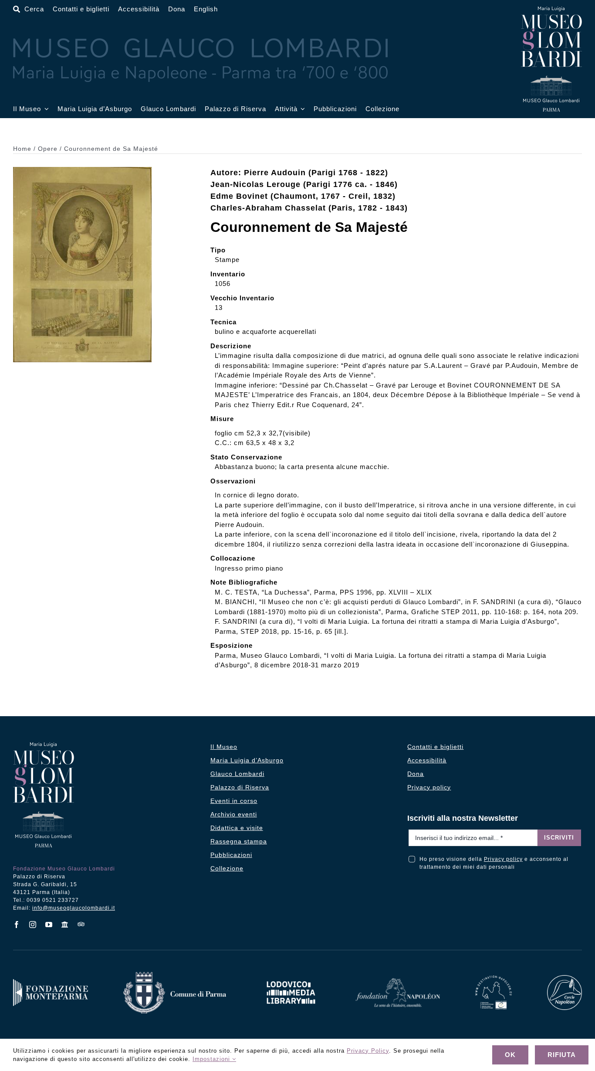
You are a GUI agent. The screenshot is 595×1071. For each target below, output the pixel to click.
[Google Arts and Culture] (65, 924)
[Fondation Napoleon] (397, 981)
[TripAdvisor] (81, 924)
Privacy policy (503, 859)
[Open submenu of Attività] (301, 109)
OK (510, 1054)
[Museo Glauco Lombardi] (551, 10)
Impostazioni (212, 1059)
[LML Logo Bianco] (291, 979)
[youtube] (49, 924)
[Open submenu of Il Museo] (45, 109)
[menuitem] (206, 9)
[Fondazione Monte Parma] (50, 982)
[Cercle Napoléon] (564, 978)
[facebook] (16, 924)
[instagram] (33, 924)
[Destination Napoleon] (493, 979)
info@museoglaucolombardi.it (73, 908)
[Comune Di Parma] (174, 975)
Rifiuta (562, 1054)
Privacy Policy (368, 1050)
